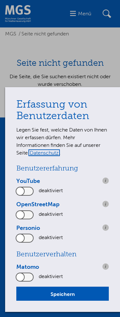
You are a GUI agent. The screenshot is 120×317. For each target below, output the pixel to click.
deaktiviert (51, 190)
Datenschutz (44, 152)
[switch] (25, 191)
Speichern (63, 294)
